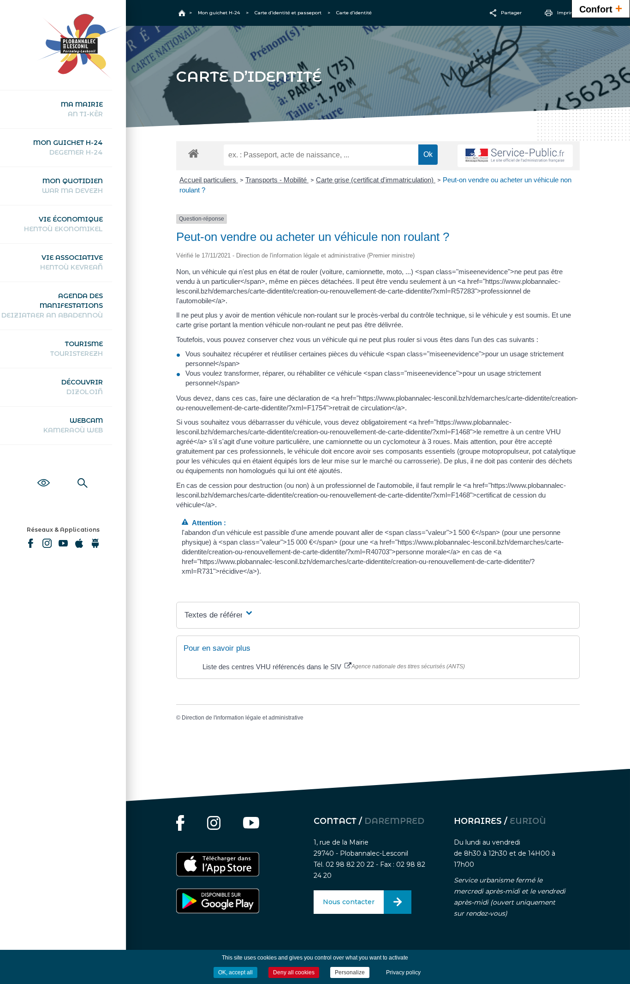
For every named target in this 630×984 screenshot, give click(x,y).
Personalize (350, 972)
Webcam (73, 425)
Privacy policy (403, 972)
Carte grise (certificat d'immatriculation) (375, 180)
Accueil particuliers (208, 180)
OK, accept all (235, 972)
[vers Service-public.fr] (515, 155)
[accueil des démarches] (193, 153)
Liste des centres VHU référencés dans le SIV (272, 667)
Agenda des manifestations (52, 305)
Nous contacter (348, 902)
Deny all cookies (294, 972)
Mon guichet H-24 (68, 147)
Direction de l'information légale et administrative (242, 717)
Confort (600, 8)
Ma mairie (82, 109)
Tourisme (76, 349)
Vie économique (63, 224)
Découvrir (82, 387)
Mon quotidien (72, 186)
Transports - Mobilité (277, 180)
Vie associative (71, 262)
